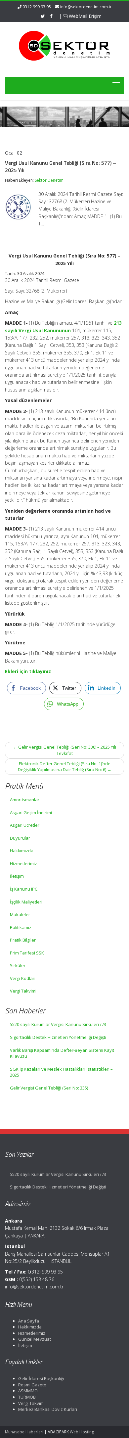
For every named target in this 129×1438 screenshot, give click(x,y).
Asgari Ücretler (24, 825)
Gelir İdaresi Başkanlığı (41, 1378)
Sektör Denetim (49, 180)
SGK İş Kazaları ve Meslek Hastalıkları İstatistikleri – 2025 (61, 1072)
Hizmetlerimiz (23, 863)
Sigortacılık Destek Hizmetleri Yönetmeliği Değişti (58, 1037)
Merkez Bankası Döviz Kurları (47, 1409)
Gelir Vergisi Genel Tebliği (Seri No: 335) (49, 1088)
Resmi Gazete (32, 1385)
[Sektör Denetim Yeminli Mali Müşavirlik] (64, 45)
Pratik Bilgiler (23, 940)
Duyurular (20, 838)
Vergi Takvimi (23, 991)
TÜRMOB (27, 1397)
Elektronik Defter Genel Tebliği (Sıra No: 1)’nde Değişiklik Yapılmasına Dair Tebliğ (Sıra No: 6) (64, 767)
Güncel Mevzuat (34, 1339)
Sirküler (17, 965)
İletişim (17, 876)
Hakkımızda (21, 851)
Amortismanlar (24, 800)
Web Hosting (82, 1432)
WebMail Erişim (84, 16)
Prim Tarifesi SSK (27, 953)
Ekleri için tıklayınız (28, 671)
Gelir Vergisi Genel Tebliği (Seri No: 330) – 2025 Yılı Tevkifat (64, 750)
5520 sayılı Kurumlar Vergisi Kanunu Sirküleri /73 (58, 1024)
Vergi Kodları (22, 978)
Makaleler (20, 914)
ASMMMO (28, 1391)
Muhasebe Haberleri (24, 1432)
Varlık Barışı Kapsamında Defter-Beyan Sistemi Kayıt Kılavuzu (62, 1053)
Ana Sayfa (28, 1321)
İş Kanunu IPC (23, 889)
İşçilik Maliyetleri (26, 902)
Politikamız (20, 927)
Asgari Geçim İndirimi (31, 812)
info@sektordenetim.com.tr (86, 7)
